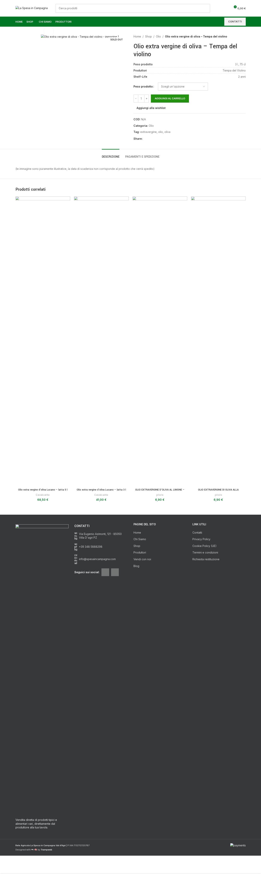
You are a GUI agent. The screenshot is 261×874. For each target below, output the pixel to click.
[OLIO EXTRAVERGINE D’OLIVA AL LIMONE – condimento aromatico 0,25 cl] (160, 341)
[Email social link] (149, 138)
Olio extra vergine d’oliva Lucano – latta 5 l (42, 489)
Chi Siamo (139, 539)
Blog (136, 566)
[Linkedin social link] (154, 138)
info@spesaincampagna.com (97, 559)
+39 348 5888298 (90, 546)
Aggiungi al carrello (170, 98)
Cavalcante (43, 494)
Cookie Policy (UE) (204, 546)
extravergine (148, 131)
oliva (167, 131)
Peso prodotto (143, 86)
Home (137, 36)
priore (159, 494)
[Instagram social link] (115, 572)
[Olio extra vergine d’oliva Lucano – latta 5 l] (42, 341)
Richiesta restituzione (205, 559)
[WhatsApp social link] (158, 138)
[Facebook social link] (145, 138)
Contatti (197, 532)
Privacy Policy (201, 539)
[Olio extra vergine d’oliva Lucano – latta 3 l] (101, 341)
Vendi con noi (142, 559)
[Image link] (42, 669)
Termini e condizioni (205, 552)
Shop (148, 36)
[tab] (110, 155)
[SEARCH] (205, 8)
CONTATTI (235, 21)
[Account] (219, 8)
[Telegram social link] (163, 138)
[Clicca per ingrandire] (49, 31)
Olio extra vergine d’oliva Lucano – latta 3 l (101, 489)
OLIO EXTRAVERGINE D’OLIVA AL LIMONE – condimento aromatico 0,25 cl (159, 491)
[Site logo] (31, 7)
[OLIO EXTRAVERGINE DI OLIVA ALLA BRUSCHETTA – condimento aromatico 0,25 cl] (218, 341)
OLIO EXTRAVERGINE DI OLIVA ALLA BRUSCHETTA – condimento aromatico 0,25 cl (218, 491)
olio (160, 131)
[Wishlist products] (226, 8)
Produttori (139, 552)
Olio (158, 36)
